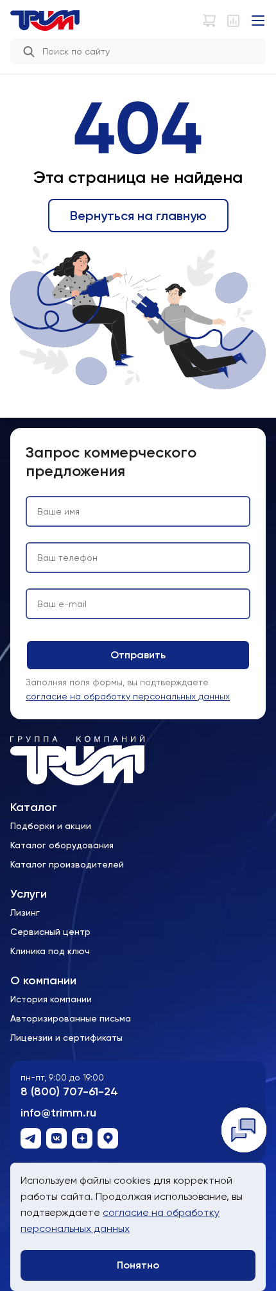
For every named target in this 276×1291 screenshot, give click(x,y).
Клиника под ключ (50, 951)
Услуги (28, 894)
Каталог (33, 807)
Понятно (138, 1265)
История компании (51, 999)
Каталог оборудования (62, 845)
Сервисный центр (50, 932)
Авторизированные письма (70, 1018)
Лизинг (25, 912)
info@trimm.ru (58, 1113)
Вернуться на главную (138, 215)
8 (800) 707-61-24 (69, 1092)
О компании (43, 980)
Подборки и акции (50, 826)
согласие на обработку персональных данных (128, 696)
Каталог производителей (67, 864)
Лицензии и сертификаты (66, 1037)
